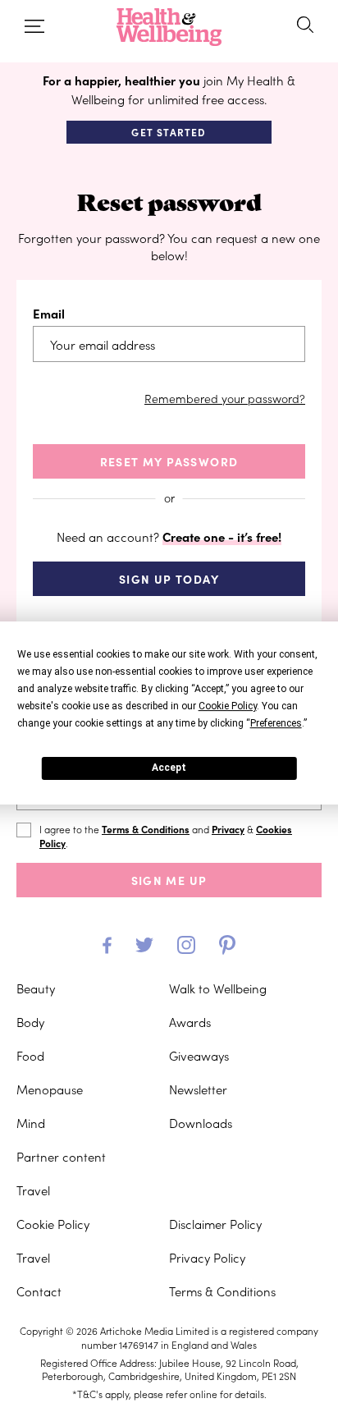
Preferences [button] (276, 723)
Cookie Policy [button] (228, 706)
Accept (169, 767)
